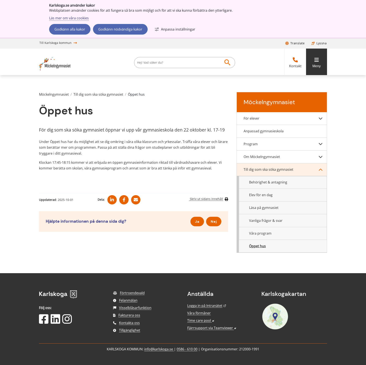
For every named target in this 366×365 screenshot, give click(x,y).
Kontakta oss (129, 322)
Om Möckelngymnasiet (262, 156)
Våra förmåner (199, 313)
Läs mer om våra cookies (69, 18)
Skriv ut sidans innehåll (206, 199)
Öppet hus (257, 246)
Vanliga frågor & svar (266, 220)
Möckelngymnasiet (54, 94)
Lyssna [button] (321, 43)
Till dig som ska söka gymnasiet (98, 94)
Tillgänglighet (129, 330)
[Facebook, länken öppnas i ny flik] (124, 198)
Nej (214, 221)
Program (251, 144)
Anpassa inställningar (178, 29)
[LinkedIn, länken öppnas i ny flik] (55, 321)
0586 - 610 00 (187, 349)
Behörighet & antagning (268, 182)
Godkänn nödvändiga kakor (120, 29)
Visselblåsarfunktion (135, 307)
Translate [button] (297, 43)
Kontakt (295, 66)
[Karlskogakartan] (275, 329)
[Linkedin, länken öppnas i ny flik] (112, 198)
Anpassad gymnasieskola (264, 131)
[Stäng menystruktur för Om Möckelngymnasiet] (320, 157)
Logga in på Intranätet (206, 305)
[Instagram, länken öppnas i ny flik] (67, 321)
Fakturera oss (129, 315)
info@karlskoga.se (159, 349)
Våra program (260, 233)
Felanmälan (128, 300)
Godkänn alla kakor (69, 29)
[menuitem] (282, 118)
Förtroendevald (132, 293)
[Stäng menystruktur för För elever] (320, 118)
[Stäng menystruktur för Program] (320, 144)
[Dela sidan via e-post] (136, 198)
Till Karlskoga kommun (55, 43)
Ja (197, 221)
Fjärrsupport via (211, 328)
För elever (251, 118)
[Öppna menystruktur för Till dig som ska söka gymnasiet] (320, 169)
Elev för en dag (261, 195)
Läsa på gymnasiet (264, 207)
